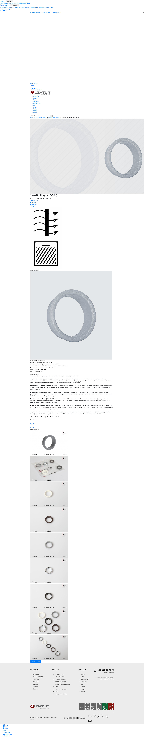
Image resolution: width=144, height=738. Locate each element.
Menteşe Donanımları (61, 694)
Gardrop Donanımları (60, 689)
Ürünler (2, 5)
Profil (56, 686)
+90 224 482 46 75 (106, 670)
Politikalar (36, 681)
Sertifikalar (35, 7)
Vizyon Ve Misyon (38, 676)
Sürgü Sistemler (59, 674)
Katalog (83, 674)
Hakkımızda (3, 3)
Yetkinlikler (10, 3)
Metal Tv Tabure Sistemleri (62, 684)
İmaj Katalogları (10, 7)
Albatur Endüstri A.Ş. (45, 717)
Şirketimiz (36, 674)
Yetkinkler (36, 679)
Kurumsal (9, 1)
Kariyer (35, 109)
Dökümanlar (14, 5)
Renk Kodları (42, 7)
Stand (56, 691)
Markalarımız (28, 7)
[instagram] (2, 11)
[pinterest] (5, 11)
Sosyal (28, 3)
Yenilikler (7, 5)
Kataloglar (3, 7)
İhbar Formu (36, 689)
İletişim (9, 9)
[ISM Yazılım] (90, 721)
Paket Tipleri (49, 7)
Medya (5, 9)
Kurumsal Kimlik (19, 7)
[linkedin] (6, 11)
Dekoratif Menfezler (41, 117)
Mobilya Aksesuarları (60, 681)
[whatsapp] (36, 88)
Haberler (23, 3)
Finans (35, 110)
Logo (82, 676)
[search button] (51, 116)
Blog (1, 9)
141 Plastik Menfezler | (54, 117)
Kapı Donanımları (59, 676)
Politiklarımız (17, 3)
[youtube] (3, 11)
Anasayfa (2, 1)
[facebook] (0, 11)
